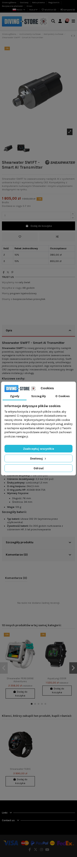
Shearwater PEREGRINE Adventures (20, 680)
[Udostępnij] (3, 272)
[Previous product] (72, 35)
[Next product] (74, 35)
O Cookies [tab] (62, 396)
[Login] (60, 21)
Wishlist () (50, 9)
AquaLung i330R (56, 678)
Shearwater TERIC (20, 768)
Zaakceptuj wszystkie (38, 449)
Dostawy (24, 2)
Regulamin (54, 2)
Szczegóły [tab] (38, 396)
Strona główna (9, 2)
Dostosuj (37, 458)
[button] (32, 704)
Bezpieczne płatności (13, 6)
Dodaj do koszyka (41, 225)
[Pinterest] (12, 272)
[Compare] (33, 645)
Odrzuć (39, 468)
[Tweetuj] (8, 272)
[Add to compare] (57, 236)
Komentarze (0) (17, 554)
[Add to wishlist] (20, 236)
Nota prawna (38, 2)
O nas (29, 6)
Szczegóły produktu (19, 542)
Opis (9, 330)
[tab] (38, 331)
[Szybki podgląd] (33, 652)
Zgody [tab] (14, 396)
